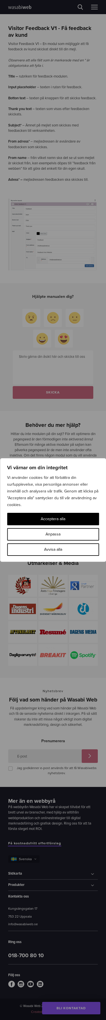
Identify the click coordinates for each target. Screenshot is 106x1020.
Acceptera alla (53, 519)
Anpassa (53, 534)
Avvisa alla (53, 549)
